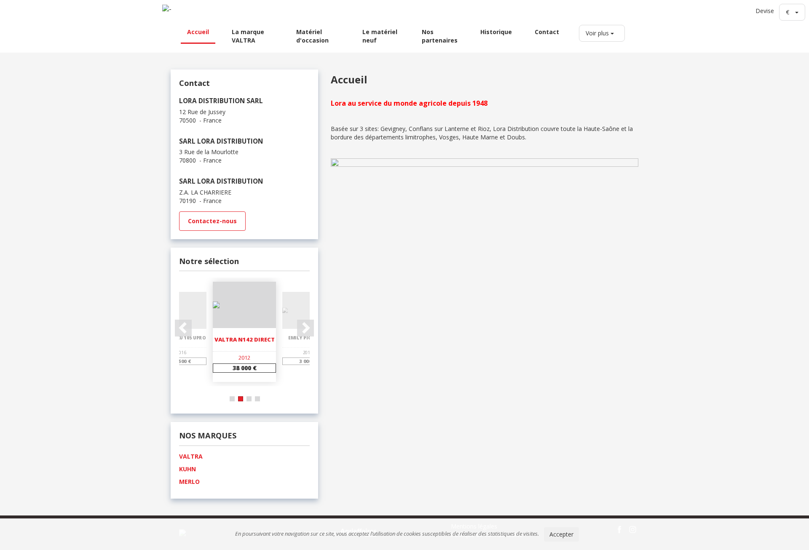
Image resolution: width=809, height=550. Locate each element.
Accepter (561, 534)
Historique (496, 32)
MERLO (189, 482)
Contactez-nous (212, 221)
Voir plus (598, 33)
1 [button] (232, 398)
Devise (764, 11)
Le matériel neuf (379, 36)
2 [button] (240, 398)
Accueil (198, 32)
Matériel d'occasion (312, 36)
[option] (244, 332)
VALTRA (191, 456)
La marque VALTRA (248, 36)
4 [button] (257, 398)
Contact (547, 32)
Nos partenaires (440, 36)
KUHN (187, 469)
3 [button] (249, 398)
